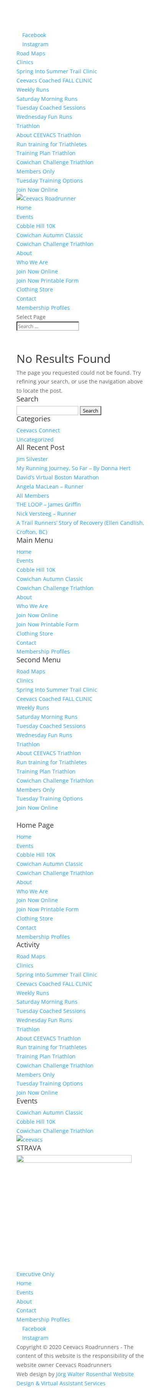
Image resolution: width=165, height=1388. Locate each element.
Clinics (24, 62)
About (24, 253)
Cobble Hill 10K (36, 226)
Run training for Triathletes (51, 144)
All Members (32, 495)
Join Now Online (37, 189)
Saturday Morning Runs (47, 98)
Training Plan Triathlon (46, 153)
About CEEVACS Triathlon (48, 135)
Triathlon (28, 125)
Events (24, 216)
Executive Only (35, 1274)
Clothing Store (34, 289)
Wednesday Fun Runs (44, 116)
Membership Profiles (43, 307)
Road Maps (30, 53)
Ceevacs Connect (38, 430)
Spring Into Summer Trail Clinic (56, 71)
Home (23, 207)
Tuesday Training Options (49, 180)
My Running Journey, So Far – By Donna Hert (73, 468)
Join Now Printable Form (47, 280)
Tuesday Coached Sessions (51, 107)
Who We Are (32, 262)
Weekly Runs (32, 89)
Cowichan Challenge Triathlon (55, 162)
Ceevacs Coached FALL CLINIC (54, 80)
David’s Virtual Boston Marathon (57, 477)
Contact (26, 298)
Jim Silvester (32, 459)
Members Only (35, 171)
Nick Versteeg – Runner (46, 513)
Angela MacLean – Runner (50, 486)
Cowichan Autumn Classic (49, 235)
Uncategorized (35, 439)
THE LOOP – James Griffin (48, 504)
